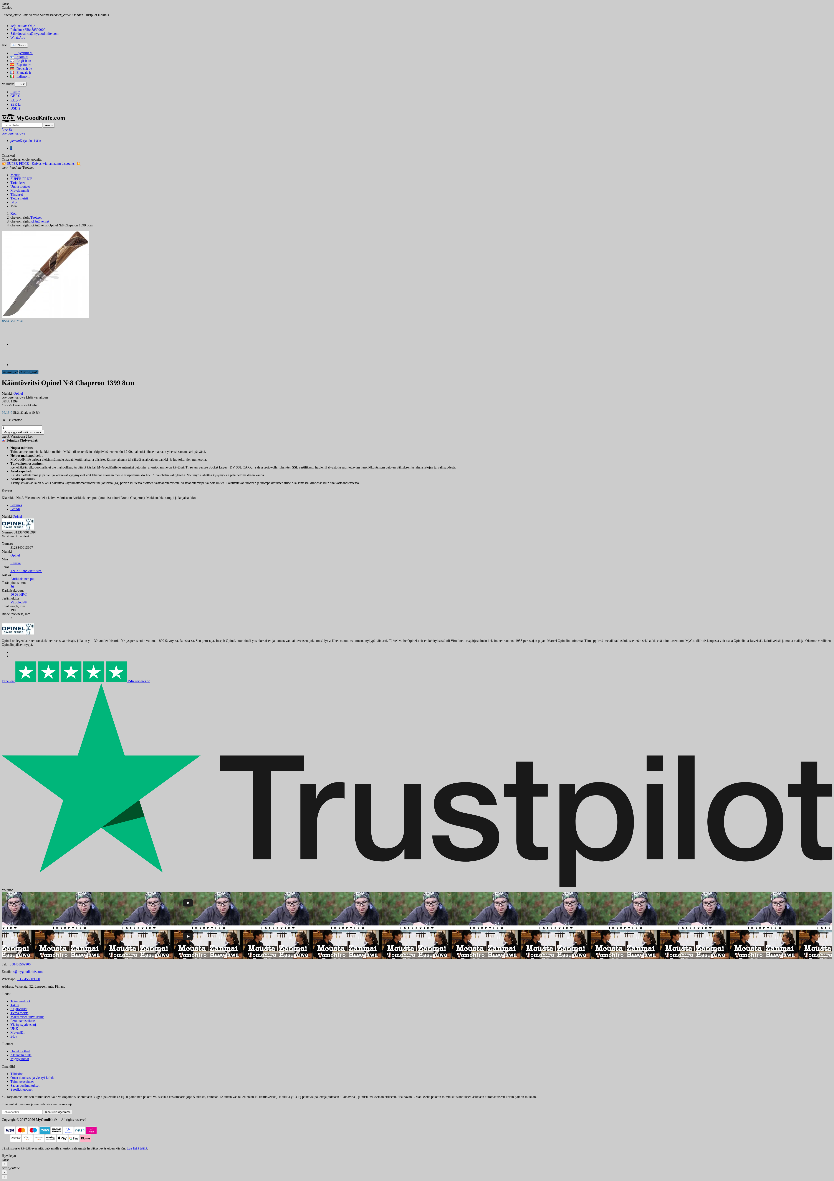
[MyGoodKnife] (33, 121)
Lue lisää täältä (137, 1148)
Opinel (15, 555)
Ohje (22, 26)
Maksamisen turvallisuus (27, 1017)
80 (12, 586)
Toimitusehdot (20, 1001)
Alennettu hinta (20, 1055)
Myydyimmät (19, 1059)
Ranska (15, 563)
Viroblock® (18, 602)
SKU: (6, 401)
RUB (15, 100)
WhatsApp (17, 37)
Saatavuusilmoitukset (24, 1085)
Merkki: (7, 393)
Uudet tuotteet (20, 1051)
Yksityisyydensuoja (23, 1025)
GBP (15, 96)
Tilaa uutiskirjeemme (58, 1112)
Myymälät (17, 1032)
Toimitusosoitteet (22, 1081)
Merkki (7, 516)
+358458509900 (19, 964)
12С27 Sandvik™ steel (26, 571)
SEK (15, 104)
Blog (13, 1036)
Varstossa (8, 536)
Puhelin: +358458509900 (27, 30)
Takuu (14, 1005)
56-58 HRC (18, 594)
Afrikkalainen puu (22, 579)
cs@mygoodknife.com (27, 971)
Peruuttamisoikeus (22, 1021)
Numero (7, 532)
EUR (15, 92)
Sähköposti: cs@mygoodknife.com (34, 33)
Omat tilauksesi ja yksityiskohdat (32, 1078)
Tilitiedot (16, 1074)
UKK (14, 1028)
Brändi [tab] (15, 509)
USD (15, 108)
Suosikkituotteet (21, 1089)
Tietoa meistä (19, 1013)
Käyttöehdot (18, 1009)
